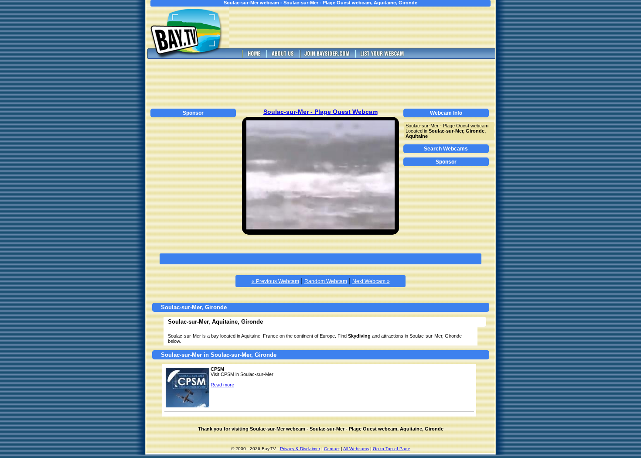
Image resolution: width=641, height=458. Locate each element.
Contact (332, 448)
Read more (222, 384)
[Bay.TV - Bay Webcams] (253, 56)
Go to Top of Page (391, 448)
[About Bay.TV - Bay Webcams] (282, 56)
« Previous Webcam (275, 281)
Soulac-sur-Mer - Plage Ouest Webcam (320, 111)
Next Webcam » (371, 281)
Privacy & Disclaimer (300, 448)
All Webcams (356, 448)
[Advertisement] (368, 27)
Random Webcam (325, 281)
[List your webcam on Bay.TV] (382, 56)
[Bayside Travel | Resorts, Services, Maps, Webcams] (327, 56)
